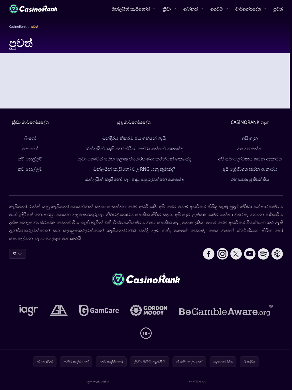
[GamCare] (99, 310)
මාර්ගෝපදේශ (248, 9)
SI (15, 253)
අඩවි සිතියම (197, 382)
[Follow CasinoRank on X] (236, 254)
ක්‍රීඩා (167, 9)
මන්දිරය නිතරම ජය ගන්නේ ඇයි (134, 138)
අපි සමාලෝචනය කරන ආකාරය (250, 159)
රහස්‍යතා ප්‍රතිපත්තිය (250, 179)
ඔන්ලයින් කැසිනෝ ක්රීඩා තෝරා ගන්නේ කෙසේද (134, 148)
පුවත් (278, 9)
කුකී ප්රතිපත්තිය (97, 382)
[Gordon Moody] (148, 310)
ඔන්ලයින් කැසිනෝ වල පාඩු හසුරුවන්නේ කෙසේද (134, 179)
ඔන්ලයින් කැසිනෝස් (131, 9)
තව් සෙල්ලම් (30, 159)
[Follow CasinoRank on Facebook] (208, 254)
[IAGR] (28, 310)
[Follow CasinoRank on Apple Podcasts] (277, 254)
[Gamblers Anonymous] (59, 310)
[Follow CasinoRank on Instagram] (222, 254)
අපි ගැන (250, 138)
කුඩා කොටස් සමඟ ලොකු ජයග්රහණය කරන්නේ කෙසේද (134, 159)
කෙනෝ (30, 148)
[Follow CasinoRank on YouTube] (250, 254)
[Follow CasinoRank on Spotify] (263, 254)
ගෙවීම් (216, 9)
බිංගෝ (30, 138)
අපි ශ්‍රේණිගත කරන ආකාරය (250, 169)
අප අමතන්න (250, 148)
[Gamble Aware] (226, 310)
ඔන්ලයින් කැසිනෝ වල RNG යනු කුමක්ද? (134, 169)
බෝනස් (190, 9)
